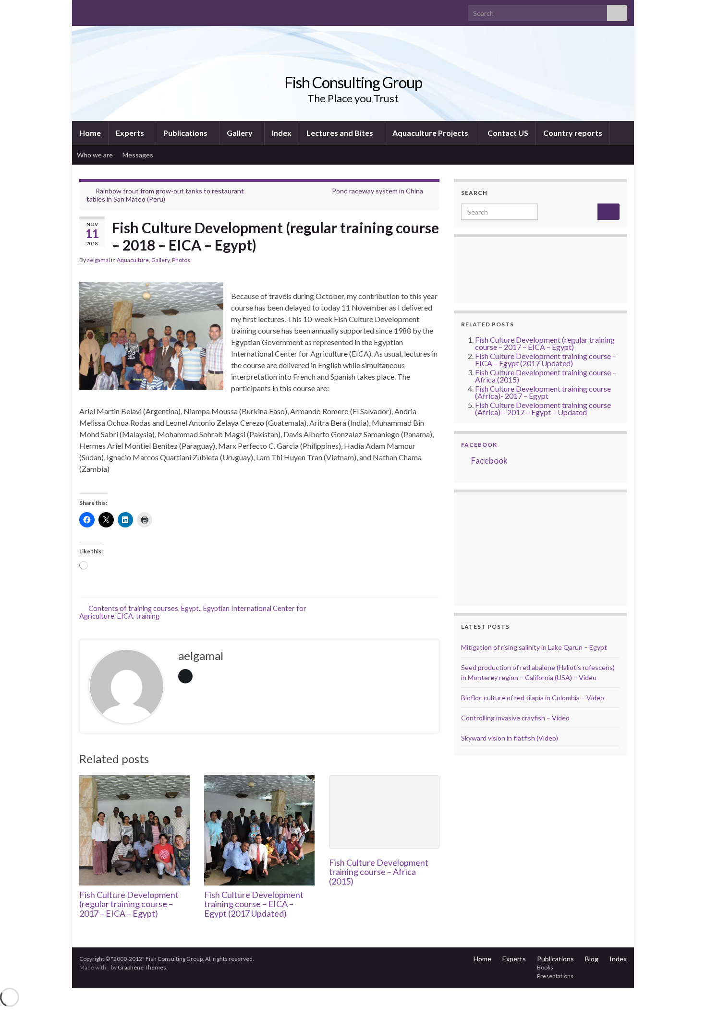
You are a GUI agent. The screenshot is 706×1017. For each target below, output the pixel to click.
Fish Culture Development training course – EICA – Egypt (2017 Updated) (254, 904)
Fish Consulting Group (353, 82)
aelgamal (98, 259)
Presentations (555, 976)
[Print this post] (432, 261)
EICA (125, 616)
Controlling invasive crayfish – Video (515, 718)
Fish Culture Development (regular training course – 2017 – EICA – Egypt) (129, 904)
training (147, 616)
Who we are (95, 155)
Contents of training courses (133, 608)
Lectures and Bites (340, 132)
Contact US (507, 132)
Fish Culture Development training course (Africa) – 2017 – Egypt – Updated (543, 408)
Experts (131, 132)
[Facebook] (99, 10)
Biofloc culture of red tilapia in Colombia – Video (532, 698)
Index (282, 132)
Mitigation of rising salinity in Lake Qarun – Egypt (534, 647)
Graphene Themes (142, 967)
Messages (138, 155)
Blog (591, 959)
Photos (181, 259)
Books (545, 967)
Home (90, 132)
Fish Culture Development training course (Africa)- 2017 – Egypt (543, 392)
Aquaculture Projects (431, 132)
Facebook (479, 444)
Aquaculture (133, 259)
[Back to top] (684, 995)
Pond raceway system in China (377, 191)
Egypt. (190, 608)
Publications (186, 132)
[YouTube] (114, 10)
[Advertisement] (509, 548)
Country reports (572, 132)
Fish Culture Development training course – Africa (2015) (378, 872)
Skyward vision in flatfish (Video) (509, 738)
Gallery (240, 132)
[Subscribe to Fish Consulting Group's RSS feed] (83, 10)
